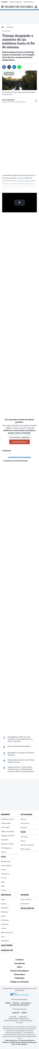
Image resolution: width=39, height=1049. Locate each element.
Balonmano (4, 908)
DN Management (6, 848)
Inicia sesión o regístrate (19, 437)
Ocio (3, 856)
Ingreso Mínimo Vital (30, 2)
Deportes (6, 895)
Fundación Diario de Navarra (19, 1005)
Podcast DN (7, 950)
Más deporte (5, 941)
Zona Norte (4, 840)
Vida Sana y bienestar (27, 845)
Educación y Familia (7, 844)
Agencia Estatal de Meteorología (17, 183)
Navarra (9, 27)
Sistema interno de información (18, 1019)
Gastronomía (5, 874)
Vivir (23, 832)
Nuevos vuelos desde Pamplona (19, 746)
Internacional (25, 823)
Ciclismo (3, 928)
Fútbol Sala (4, 924)
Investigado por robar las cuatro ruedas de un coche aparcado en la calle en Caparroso (20, 739)
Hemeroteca (19, 974)
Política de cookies (26, 1021)
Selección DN (27, 908)
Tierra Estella (5, 827)
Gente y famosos (6, 865)
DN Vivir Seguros (26, 849)
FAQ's (19, 967)
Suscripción (19, 963)
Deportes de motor (7, 932)
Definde (24, 1013)
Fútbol (3, 900)
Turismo (3, 890)
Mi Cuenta (19, 1023)
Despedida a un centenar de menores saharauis (21, 754)
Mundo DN (15, 1013)
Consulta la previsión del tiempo (15, 461)
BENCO (8, 1003)
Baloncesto (4, 912)
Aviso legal (12, 1017)
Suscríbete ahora (19, 442)
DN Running (5, 920)
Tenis (2, 937)
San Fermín (7, 945)
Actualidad (26, 814)
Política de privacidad (11, 1021)
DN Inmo (4, 852)
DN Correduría (26, 1003)
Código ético (23, 1017)
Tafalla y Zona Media (7, 831)
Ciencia (23, 841)
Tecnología (24, 837)
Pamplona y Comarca (8, 819)
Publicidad (19, 978)
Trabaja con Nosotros (19, 981)
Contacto (19, 959)
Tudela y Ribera (6, 823)
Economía (24, 827)
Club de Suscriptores (19, 970)
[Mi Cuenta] (35, 6)
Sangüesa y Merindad (8, 836)
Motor (3, 886)
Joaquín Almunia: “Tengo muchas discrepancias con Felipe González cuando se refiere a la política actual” (21, 769)
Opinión (25, 895)
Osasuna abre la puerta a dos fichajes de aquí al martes (21, 761)
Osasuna (3, 904)
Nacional (23, 819)
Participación (25, 904)
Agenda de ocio (6, 861)
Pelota (3, 916)
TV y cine (4, 878)
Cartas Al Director (26, 900)
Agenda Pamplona (16, 2)
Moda (3, 882)
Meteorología (6, 31)
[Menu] (2, 6)
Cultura (3, 870)
